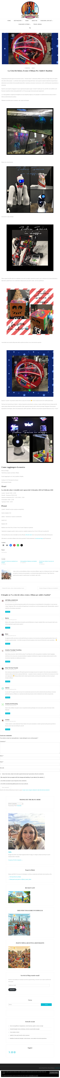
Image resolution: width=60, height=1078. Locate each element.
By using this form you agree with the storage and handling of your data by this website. (23, 777)
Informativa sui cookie (33, 1075)
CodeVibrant (57, 1068)
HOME (9, 20)
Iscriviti (12, 989)
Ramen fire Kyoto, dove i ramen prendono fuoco (13, 588)
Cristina (7, 720)
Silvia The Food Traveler (11, 668)
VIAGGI (33, 68)
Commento (3, 741)
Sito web (2, 768)
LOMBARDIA (27, 68)
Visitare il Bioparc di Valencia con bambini (48, 588)
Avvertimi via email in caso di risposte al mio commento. (14, 781)
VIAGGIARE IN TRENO (23, 24)
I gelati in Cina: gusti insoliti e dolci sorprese (19, 1035)
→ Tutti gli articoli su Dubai (14, 877)
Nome (2, 756)
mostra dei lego (39, 538)
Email (1, 762)
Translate (19, 805)
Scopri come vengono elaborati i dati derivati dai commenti (35, 790)
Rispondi (7, 611)
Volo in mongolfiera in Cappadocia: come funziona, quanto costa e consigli (26, 1026)
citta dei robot (28, 535)
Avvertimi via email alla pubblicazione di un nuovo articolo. (14, 784)
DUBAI (27, 20)
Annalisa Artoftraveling (11, 704)
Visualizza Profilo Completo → (15, 860)
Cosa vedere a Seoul (14, 1032)
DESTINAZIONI (17, 20)
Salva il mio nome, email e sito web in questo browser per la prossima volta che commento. (23, 774)
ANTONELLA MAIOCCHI (11, 600)
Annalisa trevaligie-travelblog (13, 650)
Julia (9, 852)
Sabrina (7, 688)
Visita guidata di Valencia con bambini (28, 561)
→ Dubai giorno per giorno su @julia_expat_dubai (19, 879)
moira (6, 634)
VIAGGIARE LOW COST (46, 20)
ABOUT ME (34, 20)
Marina (7, 618)
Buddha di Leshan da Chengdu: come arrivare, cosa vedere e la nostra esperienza (28, 1038)
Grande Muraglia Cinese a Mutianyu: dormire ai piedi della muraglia (24, 1029)
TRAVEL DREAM (37, 24)
